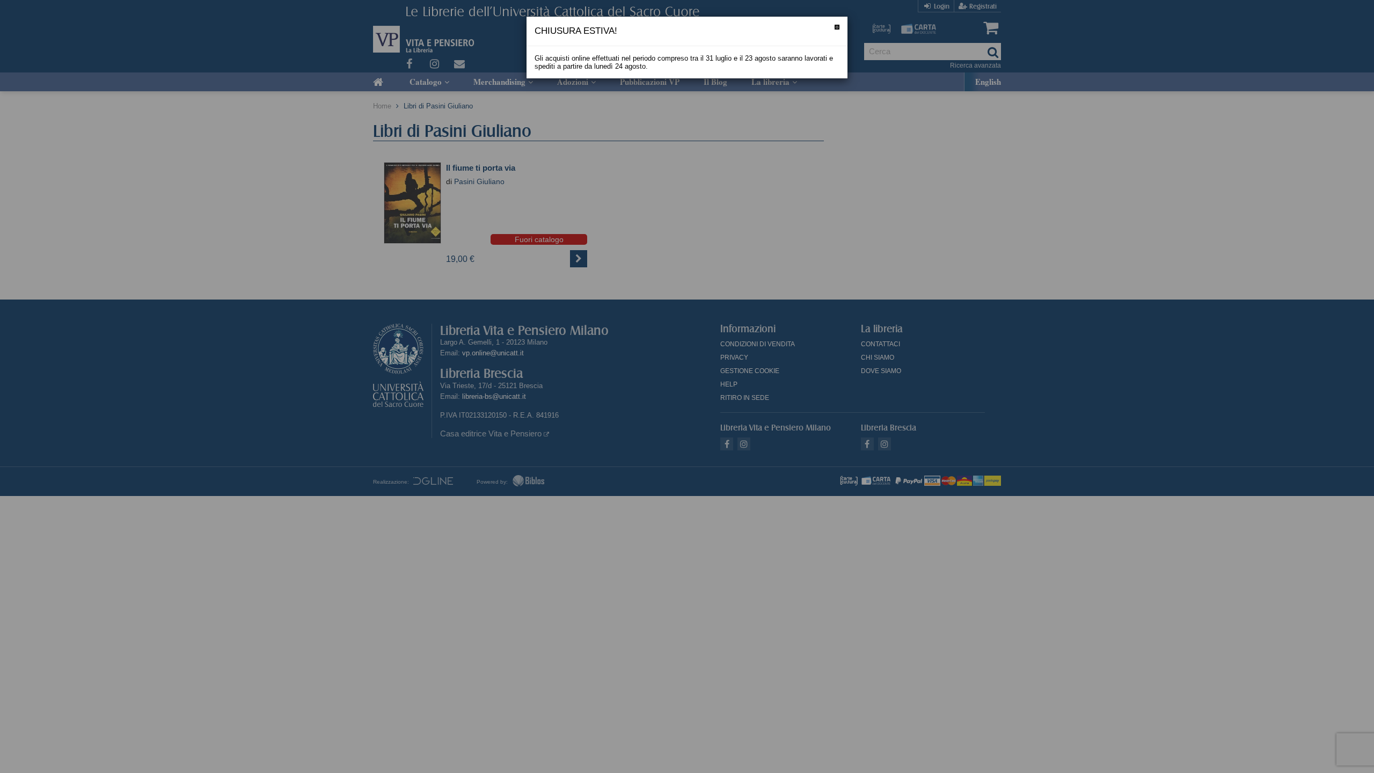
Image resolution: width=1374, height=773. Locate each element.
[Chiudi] (837, 27)
